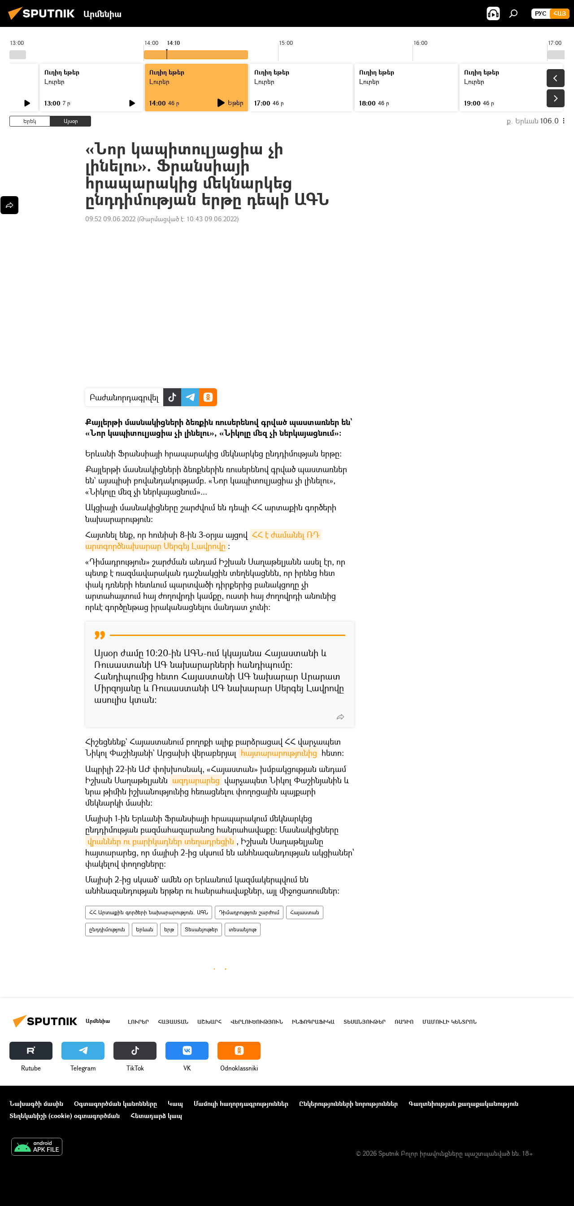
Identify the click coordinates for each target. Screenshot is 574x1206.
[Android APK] (36, 1148)
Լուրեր (54, 81)
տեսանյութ (243, 929)
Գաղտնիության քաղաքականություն (463, 1103)
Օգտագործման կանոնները (115, 1103)
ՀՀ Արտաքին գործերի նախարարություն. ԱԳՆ (148, 912)
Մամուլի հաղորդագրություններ (241, 1103)
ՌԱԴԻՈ (404, 1022)
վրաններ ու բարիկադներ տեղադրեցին (160, 841)
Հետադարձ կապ (156, 1115)
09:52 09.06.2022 (110, 219)
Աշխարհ (209, 1022)
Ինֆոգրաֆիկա (313, 1022)
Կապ (175, 1103)
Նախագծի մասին (36, 1103)
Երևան (144, 929)
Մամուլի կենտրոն (449, 1022)
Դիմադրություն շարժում (249, 912)
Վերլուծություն (256, 1022)
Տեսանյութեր (201, 929)
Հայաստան (304, 912)
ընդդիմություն (107, 929)
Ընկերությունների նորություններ (348, 1103)
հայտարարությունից (279, 752)
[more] (340, 717)
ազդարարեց (196, 780)
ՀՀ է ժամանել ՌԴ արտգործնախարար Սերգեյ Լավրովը (203, 540)
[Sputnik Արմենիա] (43, 21)
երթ (169, 929)
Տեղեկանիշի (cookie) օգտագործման (64, 1115)
